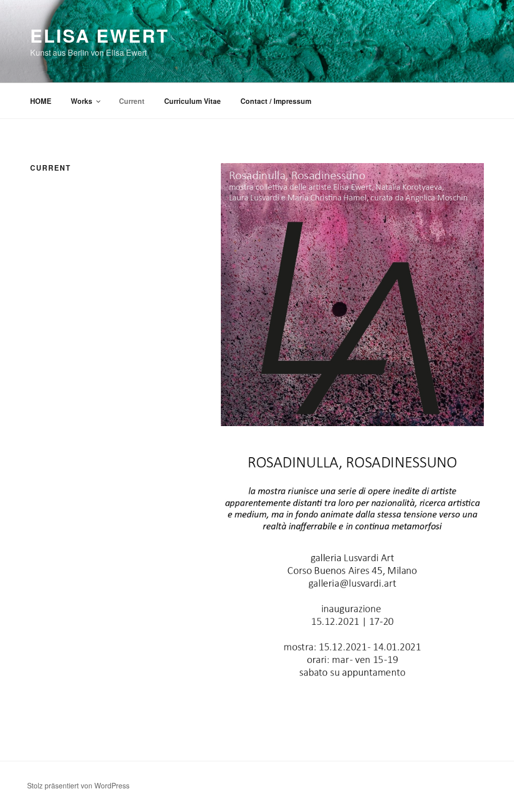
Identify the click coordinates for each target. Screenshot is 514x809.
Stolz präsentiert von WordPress (78, 785)
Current (132, 101)
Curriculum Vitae (192, 101)
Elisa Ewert (99, 35)
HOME (40, 101)
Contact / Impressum (275, 101)
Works (81, 101)
